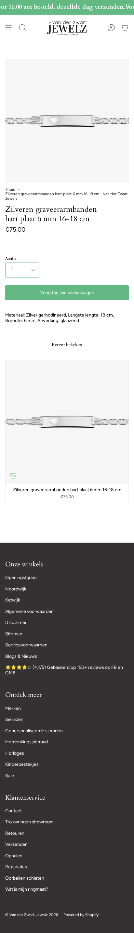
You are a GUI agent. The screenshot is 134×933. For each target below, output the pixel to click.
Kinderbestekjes (22, 764)
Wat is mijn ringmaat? (26, 889)
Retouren (14, 833)
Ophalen (13, 856)
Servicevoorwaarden (26, 645)
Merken (13, 708)
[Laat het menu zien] (8, 28)
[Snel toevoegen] (13, 475)
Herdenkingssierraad (26, 742)
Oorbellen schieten (24, 878)
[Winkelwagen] (125, 28)
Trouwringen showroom (29, 822)
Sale (9, 775)
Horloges (14, 753)
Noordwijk (15, 589)
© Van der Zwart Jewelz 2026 (31, 915)
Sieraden (14, 719)
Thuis (10, 189)
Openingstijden (21, 577)
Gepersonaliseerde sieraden (34, 731)
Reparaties (16, 867)
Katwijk (12, 600)
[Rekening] (111, 28)
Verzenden (16, 844)
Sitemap (13, 634)
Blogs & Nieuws (21, 656)
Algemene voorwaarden (29, 611)
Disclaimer (16, 622)
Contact (13, 811)
